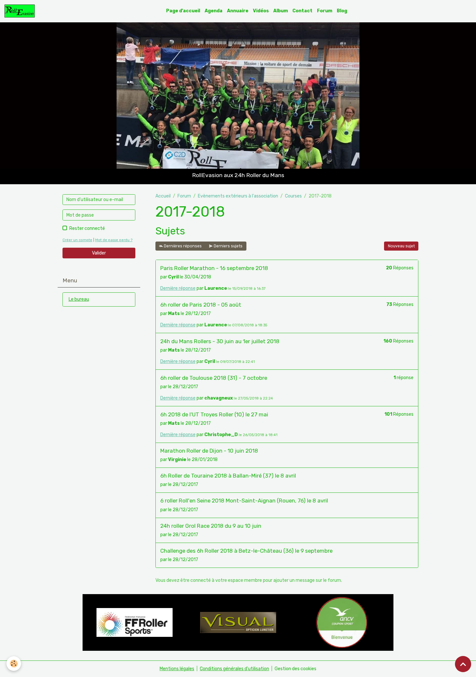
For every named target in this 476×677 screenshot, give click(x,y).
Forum (324, 11)
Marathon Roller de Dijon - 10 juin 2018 (209, 450)
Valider (99, 253)
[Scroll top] (463, 664)
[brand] (21, 11)
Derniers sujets (228, 246)
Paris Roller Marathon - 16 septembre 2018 (214, 268)
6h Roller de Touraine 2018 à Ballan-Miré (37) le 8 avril (228, 475)
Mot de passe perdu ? (113, 240)
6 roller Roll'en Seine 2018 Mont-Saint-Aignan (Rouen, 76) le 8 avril (244, 500)
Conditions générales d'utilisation (234, 668)
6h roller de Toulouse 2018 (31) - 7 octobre (213, 378)
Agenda (213, 11)
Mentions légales (177, 668)
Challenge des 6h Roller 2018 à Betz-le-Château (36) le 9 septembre (246, 550)
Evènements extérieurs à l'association (238, 196)
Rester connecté (87, 228)
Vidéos (261, 11)
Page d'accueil (183, 11)
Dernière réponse (178, 288)
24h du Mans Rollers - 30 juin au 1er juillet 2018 (219, 341)
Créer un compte (77, 240)
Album (280, 11)
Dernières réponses (182, 246)
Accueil (163, 196)
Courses (293, 196)
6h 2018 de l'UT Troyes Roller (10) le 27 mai (214, 414)
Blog (342, 11)
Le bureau (79, 299)
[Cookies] (13, 663)
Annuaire (237, 11)
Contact (302, 11)
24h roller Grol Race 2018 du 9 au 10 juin (210, 526)
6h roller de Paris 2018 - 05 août (200, 304)
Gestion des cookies (295, 668)
